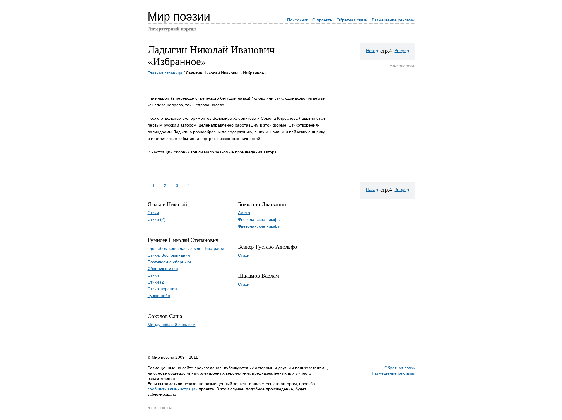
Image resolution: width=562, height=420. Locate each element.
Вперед (402, 50)
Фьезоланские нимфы (259, 219)
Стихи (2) (156, 219)
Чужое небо (159, 295)
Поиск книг (297, 20)
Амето (244, 212)
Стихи (153, 212)
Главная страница (165, 73)
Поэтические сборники (169, 261)
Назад (372, 50)
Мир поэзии (179, 16)
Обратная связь (352, 20)
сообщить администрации (173, 389)
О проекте (322, 20)
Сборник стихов (163, 268)
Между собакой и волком (172, 324)
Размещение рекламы (393, 20)
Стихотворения (162, 288)
